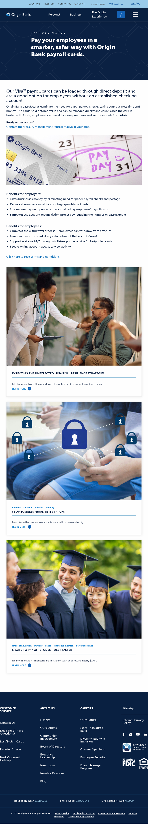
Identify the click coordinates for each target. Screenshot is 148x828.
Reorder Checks (10, 749)
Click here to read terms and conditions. (33, 256)
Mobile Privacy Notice (84, 813)
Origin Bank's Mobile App (139, 747)
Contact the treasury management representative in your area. (48, 126)
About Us (47, 708)
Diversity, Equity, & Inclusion (92, 740)
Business (76, 14)
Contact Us (64, 4)
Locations (34, 4)
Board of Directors (52, 746)
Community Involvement (48, 737)
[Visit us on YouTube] (138, 734)
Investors (49, 4)
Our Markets (48, 727)
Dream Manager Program (91, 767)
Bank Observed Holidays (10, 759)
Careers (86, 708)
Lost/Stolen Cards (12, 741)
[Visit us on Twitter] (130, 734)
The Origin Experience (99, 14)
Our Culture (88, 720)
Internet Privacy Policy (133, 721)
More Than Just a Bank (91, 729)
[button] (135, 15)
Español (135, 4)
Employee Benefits (92, 757)
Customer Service (8, 710)
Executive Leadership (47, 756)
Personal (54, 14)
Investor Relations (52, 773)
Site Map (128, 708)
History (45, 720)
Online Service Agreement (111, 813)
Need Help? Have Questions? (11, 732)
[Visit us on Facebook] (125, 734)
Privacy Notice (62, 813)
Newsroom (47, 765)
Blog (43, 781)
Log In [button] (121, 14)
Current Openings (92, 749)
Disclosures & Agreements (81, 816)
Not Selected (116, 4)
